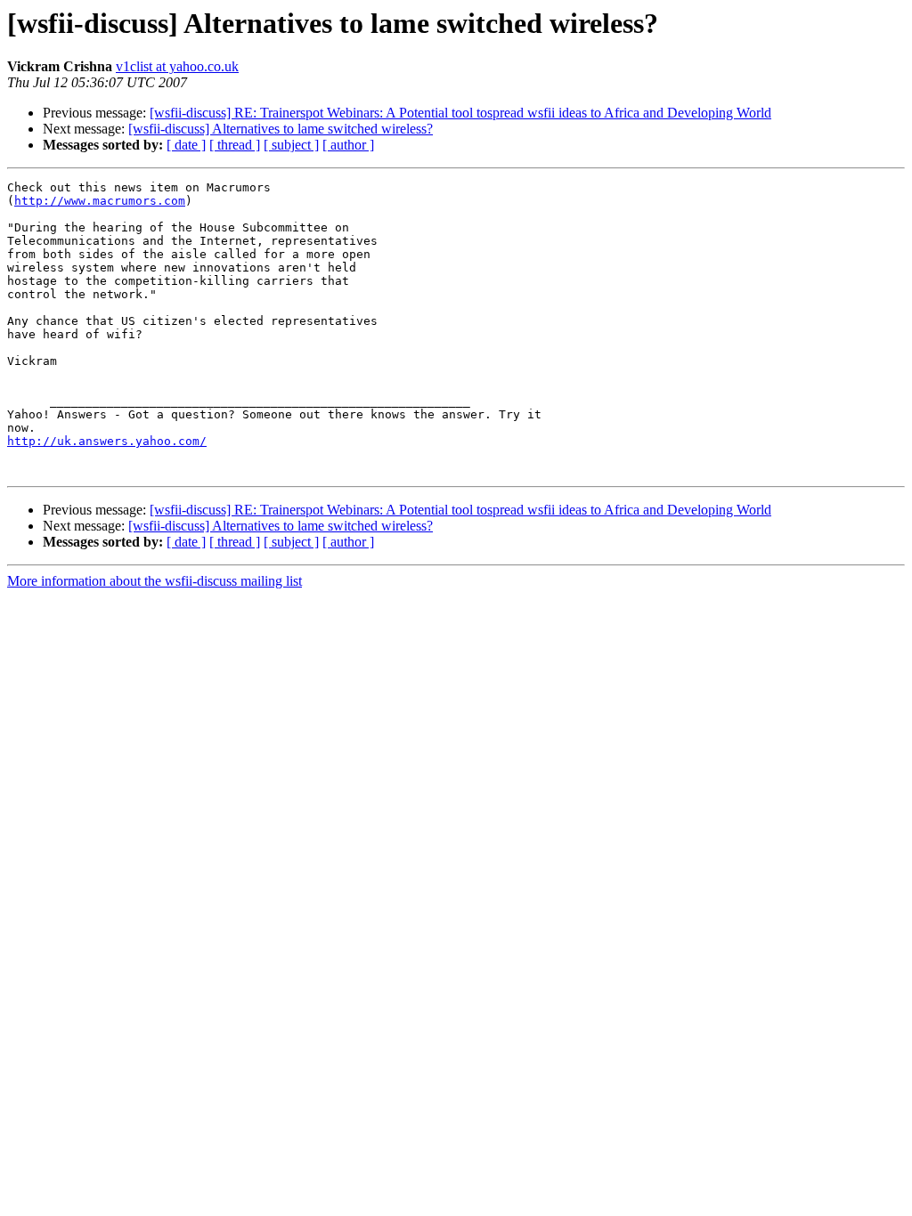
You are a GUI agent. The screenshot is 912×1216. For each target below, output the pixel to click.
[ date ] (186, 144)
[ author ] (348, 144)
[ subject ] (291, 144)
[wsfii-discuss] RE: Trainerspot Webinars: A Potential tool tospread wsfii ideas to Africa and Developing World (460, 112)
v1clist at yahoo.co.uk (177, 66)
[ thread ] (234, 144)
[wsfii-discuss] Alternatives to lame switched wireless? (280, 128)
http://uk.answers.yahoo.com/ (107, 441)
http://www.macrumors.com (99, 200)
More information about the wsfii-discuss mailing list (154, 580)
